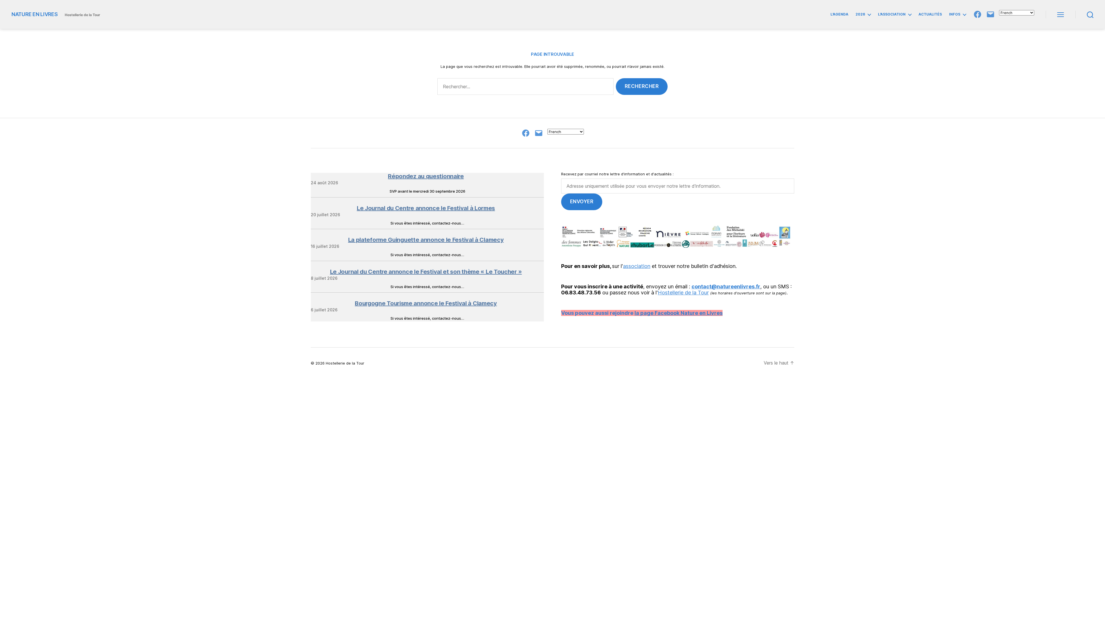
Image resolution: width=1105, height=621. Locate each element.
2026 (860, 14)
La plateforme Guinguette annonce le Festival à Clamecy (426, 239)
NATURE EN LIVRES (35, 14)
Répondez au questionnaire (426, 176)
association (636, 266)
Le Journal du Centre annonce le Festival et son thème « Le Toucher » (426, 271)
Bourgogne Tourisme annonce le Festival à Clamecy (426, 303)
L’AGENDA (839, 14)
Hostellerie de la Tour (683, 293)
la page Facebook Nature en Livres (679, 313)
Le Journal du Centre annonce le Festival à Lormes (426, 208)
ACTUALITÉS (930, 14)
